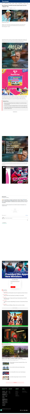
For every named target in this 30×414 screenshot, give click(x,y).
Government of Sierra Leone (4, 394)
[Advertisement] (15, 33)
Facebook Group (15, 199)
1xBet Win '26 (6, 3)
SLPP (6, 396)
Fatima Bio (3, 405)
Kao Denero (7, 197)
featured (3, 397)
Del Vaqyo (3, 197)
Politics (16, 3)
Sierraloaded (7, 199)
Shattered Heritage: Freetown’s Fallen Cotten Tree (12, 358)
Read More (15, 382)
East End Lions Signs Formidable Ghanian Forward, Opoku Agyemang (15, 105)
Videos (13, 3)
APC (6, 391)
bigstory (3, 396)
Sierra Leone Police (4, 392)
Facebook (11, 199)
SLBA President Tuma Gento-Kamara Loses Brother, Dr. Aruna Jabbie (14, 295)
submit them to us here (14, 201)
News (2, 3)
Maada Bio (3, 391)
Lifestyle (24, 3)
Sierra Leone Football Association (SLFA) (4, 400)
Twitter (19, 199)
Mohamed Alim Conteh (5, 22)
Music (10, 3)
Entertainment (20, 3)
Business (28, 3)
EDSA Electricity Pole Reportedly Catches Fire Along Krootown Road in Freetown (15, 292)
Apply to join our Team (21, 201)
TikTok (3, 200)
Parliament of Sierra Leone (4, 402)
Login (27, 215)
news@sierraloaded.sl (7, 201)
